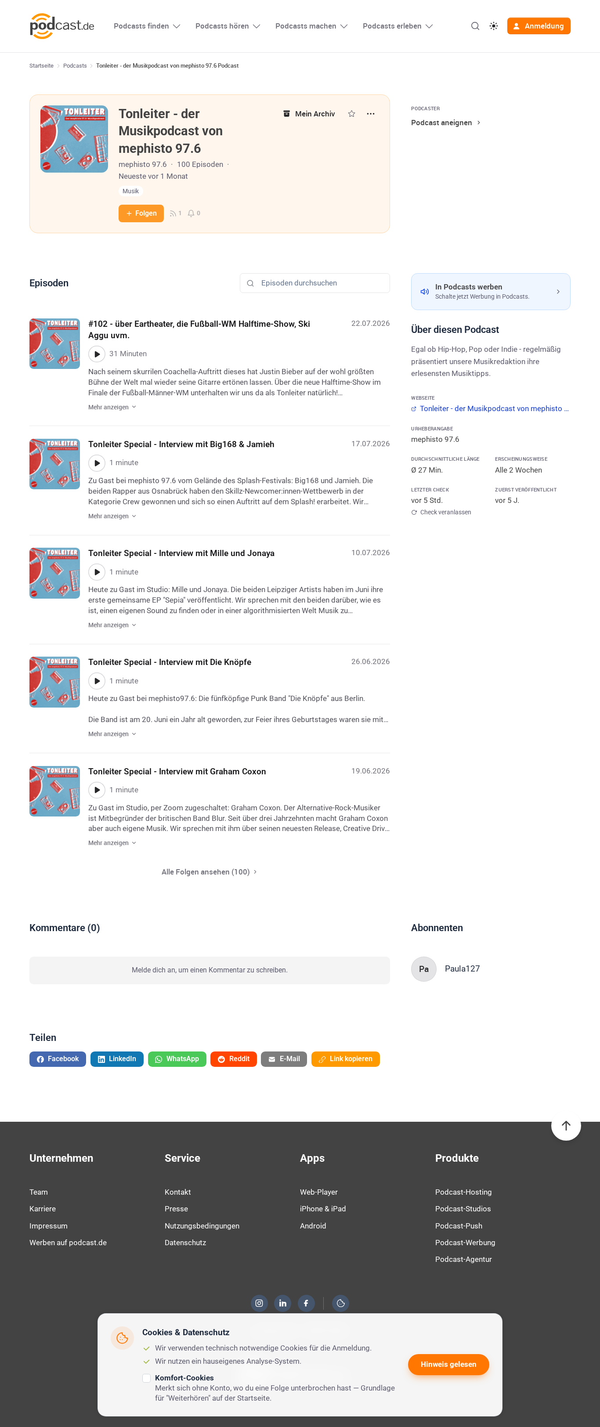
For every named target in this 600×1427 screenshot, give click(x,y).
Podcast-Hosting (463, 1192)
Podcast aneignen (441, 122)
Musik (131, 191)
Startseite (41, 65)
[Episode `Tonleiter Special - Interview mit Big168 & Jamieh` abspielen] (96, 463)
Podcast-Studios (463, 1208)
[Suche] (475, 26)
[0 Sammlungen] (351, 113)
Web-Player (319, 1192)
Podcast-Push (458, 1225)
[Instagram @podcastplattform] (259, 1303)
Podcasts (75, 65)
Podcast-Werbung (465, 1242)
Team (38, 1192)
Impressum (48, 1225)
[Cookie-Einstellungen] (340, 1303)
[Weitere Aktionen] (370, 113)
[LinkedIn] (282, 1303)
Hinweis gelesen (449, 1364)
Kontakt (178, 1192)
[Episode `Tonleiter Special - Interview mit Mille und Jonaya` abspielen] (96, 572)
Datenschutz (185, 1242)
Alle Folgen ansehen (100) (206, 872)
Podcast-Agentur (463, 1259)
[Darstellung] (493, 25)
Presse (176, 1208)
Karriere (42, 1208)
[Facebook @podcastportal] (306, 1303)
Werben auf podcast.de (68, 1242)
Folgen (146, 213)
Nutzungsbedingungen (202, 1225)
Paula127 (462, 969)
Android (313, 1225)
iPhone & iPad (323, 1208)
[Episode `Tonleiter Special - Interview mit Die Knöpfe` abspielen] (96, 680)
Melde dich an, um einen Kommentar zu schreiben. (210, 970)
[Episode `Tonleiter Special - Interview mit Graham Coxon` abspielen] (96, 790)
